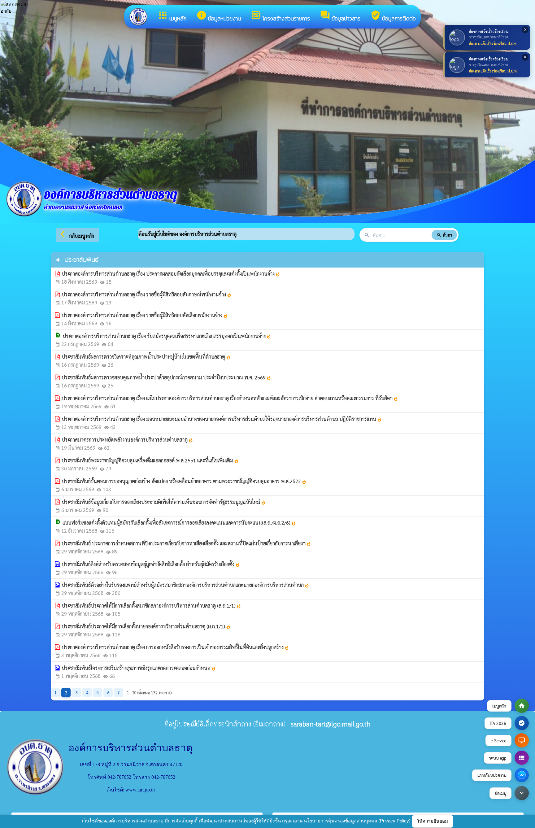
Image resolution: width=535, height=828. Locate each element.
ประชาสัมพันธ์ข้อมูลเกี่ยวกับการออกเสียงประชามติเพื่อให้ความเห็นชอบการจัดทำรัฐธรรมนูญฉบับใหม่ (164, 502)
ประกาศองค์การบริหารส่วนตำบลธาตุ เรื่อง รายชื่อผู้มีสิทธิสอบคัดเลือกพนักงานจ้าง (145, 315)
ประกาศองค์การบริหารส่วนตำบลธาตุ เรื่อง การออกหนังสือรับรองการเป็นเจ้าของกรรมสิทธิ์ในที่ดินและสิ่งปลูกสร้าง (175, 647)
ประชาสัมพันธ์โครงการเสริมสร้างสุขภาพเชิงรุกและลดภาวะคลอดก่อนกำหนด (139, 668)
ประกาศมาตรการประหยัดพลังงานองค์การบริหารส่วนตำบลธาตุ (127, 439)
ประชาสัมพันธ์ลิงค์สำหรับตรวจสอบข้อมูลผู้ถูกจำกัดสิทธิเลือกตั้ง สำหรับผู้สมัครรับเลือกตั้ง (151, 564)
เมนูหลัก (172, 16)
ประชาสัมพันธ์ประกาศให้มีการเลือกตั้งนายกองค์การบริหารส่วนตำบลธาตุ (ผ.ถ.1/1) (146, 626)
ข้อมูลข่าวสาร (340, 16)
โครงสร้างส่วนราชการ (280, 16)
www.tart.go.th (140, 789)
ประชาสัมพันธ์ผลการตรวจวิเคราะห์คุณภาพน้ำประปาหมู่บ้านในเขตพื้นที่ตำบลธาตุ (146, 356)
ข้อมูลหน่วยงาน (218, 16)
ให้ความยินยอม (432, 821)
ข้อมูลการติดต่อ (393, 16)
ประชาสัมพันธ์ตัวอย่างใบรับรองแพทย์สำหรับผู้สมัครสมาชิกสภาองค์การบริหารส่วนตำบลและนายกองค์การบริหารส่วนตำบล (185, 585)
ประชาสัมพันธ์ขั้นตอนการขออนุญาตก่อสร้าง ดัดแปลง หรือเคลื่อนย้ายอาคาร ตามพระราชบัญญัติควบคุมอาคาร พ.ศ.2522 (184, 481)
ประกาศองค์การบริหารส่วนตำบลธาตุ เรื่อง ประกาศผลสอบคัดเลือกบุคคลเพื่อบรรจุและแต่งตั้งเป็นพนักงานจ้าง (171, 273)
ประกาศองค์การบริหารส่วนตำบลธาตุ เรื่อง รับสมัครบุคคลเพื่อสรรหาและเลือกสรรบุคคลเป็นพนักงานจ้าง (167, 336)
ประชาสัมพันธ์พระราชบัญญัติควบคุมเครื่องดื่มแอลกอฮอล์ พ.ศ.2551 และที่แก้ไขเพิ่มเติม (150, 460)
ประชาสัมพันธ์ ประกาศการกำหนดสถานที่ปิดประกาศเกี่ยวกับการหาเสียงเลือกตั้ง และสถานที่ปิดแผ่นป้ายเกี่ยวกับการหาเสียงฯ (186, 543)
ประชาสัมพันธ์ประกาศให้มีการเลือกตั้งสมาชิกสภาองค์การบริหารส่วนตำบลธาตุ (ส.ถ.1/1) (151, 605)
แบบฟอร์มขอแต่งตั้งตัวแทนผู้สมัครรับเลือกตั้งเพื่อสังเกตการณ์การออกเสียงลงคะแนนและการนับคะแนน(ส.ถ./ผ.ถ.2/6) (179, 522)
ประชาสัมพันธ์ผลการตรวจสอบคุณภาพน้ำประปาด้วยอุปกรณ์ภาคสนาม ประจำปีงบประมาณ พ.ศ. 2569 (166, 377)
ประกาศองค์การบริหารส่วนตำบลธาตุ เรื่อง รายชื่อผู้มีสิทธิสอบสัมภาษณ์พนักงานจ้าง (147, 294)
